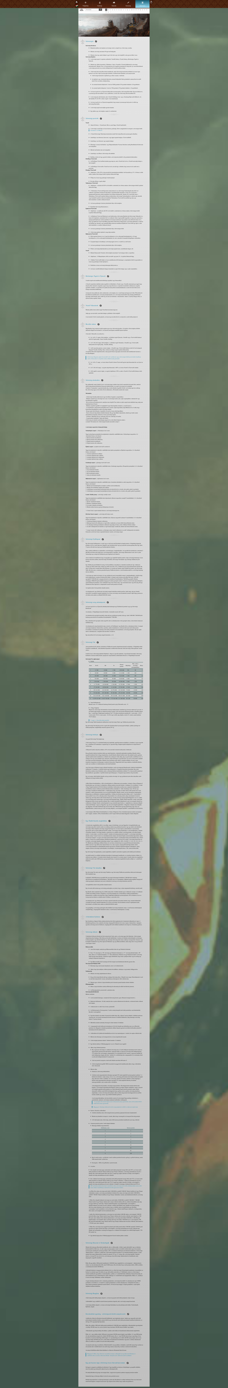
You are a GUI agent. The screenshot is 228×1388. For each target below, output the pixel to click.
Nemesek (114, 6)
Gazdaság (99, 6)
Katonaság (128, 6)
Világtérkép (85, 6)
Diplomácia (142, 6)
